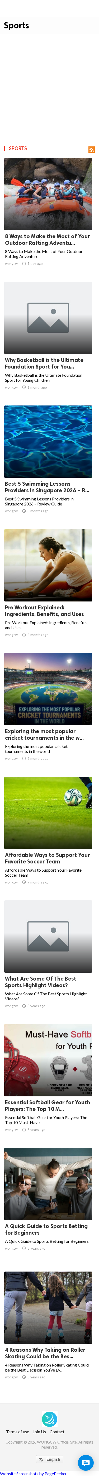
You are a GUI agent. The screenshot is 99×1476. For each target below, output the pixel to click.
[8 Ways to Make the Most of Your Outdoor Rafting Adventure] (48, 216)
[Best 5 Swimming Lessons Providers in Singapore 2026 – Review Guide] (48, 464)
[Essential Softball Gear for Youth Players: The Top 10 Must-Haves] (48, 1082)
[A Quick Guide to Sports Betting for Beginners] (48, 1206)
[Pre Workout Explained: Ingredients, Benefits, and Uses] (48, 587)
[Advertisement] (49, 86)
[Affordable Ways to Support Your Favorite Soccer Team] (48, 835)
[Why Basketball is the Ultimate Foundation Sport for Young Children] (48, 340)
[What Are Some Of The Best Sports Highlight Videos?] (48, 959)
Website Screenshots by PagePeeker (33, 1473)
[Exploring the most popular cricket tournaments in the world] (48, 711)
